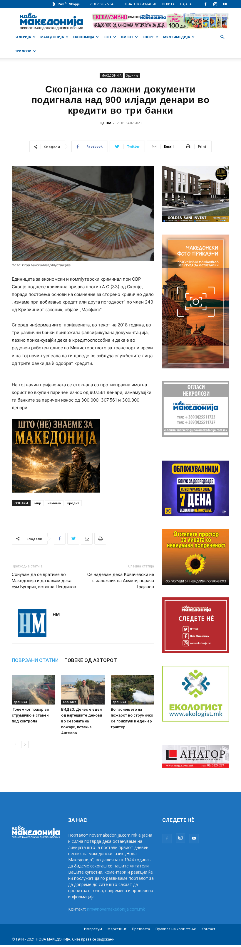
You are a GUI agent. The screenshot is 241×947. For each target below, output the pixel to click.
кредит (73, 503)
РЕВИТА (168, 4)
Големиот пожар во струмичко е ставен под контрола (30, 715)
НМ (108, 123)
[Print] (100, 539)
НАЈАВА (186, 4)
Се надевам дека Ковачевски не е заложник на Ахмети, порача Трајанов (120, 580)
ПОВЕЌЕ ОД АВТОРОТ (90, 660)
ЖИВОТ (127, 37)
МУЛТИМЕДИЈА (176, 37)
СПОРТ (148, 37)
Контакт (208, 928)
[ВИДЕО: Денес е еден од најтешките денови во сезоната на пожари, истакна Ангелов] (82, 690)
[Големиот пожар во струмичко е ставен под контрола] (33, 690)
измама (54, 503)
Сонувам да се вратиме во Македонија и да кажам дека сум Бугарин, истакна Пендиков (44, 580)
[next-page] (25, 744)
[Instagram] (215, 4)
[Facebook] (205, 4)
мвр (37, 503)
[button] (222, 37)
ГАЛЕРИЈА (22, 37)
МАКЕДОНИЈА (52, 37)
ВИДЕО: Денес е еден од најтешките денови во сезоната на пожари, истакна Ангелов (81, 721)
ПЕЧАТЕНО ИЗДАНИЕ (140, 4)
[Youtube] (224, 4)
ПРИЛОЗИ (22, 51)
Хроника (132, 75)
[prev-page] (15, 744)
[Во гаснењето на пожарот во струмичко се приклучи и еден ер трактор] (132, 690)
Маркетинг (117, 928)
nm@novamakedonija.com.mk (116, 909)
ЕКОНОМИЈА (83, 37)
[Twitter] (73, 539)
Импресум (93, 928)
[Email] (87, 539)
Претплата (141, 928)
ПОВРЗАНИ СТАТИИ (35, 660)
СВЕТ (107, 37)
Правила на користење (175, 928)
